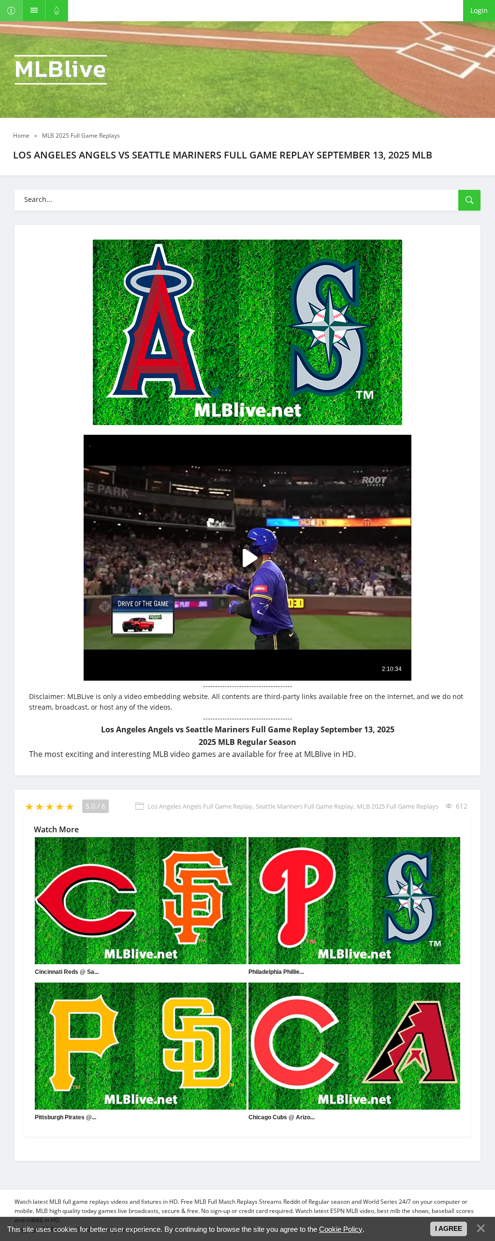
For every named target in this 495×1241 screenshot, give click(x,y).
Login (479, 10)
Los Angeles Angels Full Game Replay (199, 806)
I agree (448, 1228)
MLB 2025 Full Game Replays (397, 806)
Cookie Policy (341, 1229)
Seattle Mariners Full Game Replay (304, 806)
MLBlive (61, 70)
